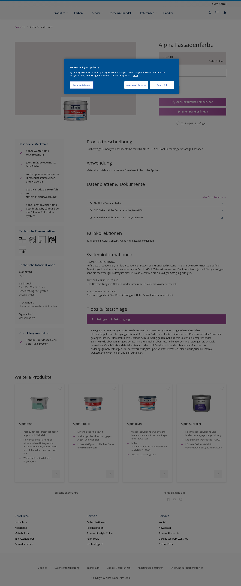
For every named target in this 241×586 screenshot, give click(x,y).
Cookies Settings (82, 85)
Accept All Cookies (136, 85)
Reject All (162, 85)
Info (135, 75)
